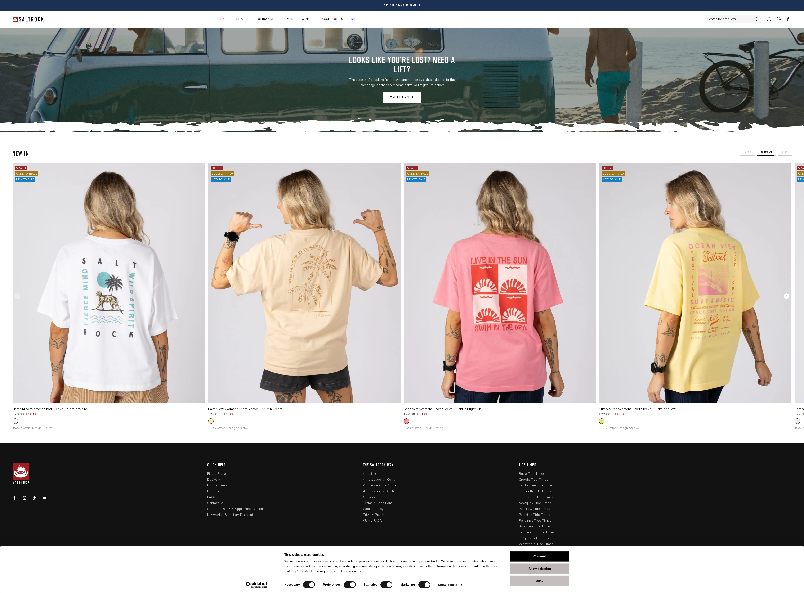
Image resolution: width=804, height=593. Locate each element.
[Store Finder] (776, 19)
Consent (539, 556)
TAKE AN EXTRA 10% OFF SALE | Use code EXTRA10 (402, 5)
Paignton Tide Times (534, 515)
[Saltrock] (28, 19)
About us (370, 475)
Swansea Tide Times (535, 527)
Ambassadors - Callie (379, 492)
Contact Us (215, 504)
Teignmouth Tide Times (537, 533)
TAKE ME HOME (402, 97)
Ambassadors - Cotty (379, 480)
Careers (369, 498)
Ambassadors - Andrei (380, 486)
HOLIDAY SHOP (267, 19)
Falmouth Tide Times (535, 492)
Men (290, 19)
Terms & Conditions (378, 504)
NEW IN (242, 19)
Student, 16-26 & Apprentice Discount (236, 510)
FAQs (211, 498)
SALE (224, 19)
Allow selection (539, 568)
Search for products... (722, 19)
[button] (786, 296)
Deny (539, 581)
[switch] (350, 584)
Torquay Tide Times (534, 539)
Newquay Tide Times (535, 504)
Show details (447, 585)
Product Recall (218, 486)
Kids (355, 19)
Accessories (332, 19)
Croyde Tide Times (533, 480)
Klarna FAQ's (373, 521)
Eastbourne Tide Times (536, 486)
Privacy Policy (373, 515)
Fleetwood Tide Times (536, 498)
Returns (213, 492)
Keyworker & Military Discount (230, 515)
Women (308, 19)
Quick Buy (105, 397)
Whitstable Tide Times (536, 545)
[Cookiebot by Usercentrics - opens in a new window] (256, 585)
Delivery (213, 480)
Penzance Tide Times (535, 521)
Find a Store (216, 475)
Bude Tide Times (532, 475)
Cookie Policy (373, 510)
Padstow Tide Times (534, 510)
